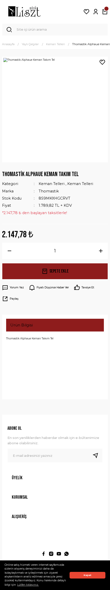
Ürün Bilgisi (21, 325)
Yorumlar (19, 351)
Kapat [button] (87, 575)
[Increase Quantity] (101, 251)
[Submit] (97, 455)
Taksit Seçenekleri (28, 367)
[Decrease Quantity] (9, 251)
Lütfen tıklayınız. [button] (28, 584)
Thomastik (49, 191)
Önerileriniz (21, 384)
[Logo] (24, 11)
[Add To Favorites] (102, 62)
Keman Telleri (51, 183)
